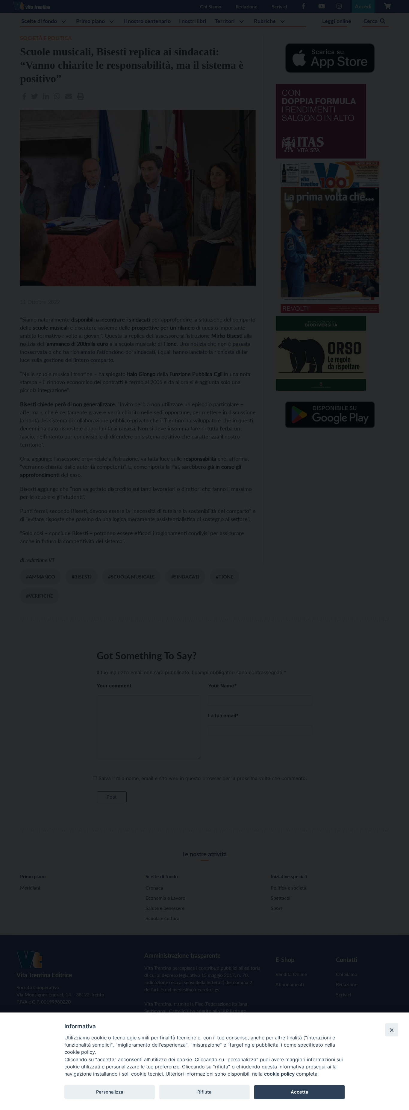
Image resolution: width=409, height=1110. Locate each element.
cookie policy (279, 1074)
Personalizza (109, 1092)
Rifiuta (204, 1092)
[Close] (391, 1029)
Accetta (299, 1092)
